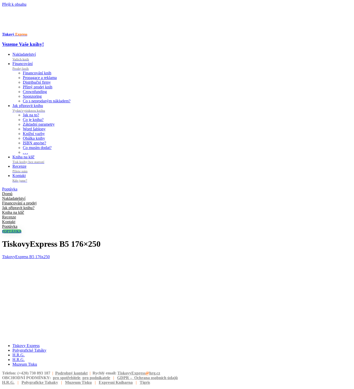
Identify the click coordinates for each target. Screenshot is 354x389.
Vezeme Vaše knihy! (23, 44)
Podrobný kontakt (71, 373)
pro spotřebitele (66, 378)
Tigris (145, 382)
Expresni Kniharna (116, 382)
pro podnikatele (96, 378)
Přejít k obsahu (14, 4)
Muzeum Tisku (78, 382)
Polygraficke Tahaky (40, 382)
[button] (9, 189)
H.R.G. (8, 382)
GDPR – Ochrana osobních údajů (147, 378)
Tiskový (14, 34)
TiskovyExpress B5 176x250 (26, 256)
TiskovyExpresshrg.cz (138, 373)
